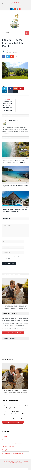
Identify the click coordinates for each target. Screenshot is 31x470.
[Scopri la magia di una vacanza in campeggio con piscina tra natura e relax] (15, 199)
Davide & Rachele (13, 50)
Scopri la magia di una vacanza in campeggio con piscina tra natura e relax (15, 210)
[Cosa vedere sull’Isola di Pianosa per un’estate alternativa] (15, 174)
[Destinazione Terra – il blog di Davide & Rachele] (15, 21)
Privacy (15, 462)
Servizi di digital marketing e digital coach (12, 453)
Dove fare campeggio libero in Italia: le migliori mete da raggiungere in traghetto (14, 161)
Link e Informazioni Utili (8, 446)
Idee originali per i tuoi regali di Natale (12, 443)
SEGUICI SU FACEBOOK (9, 338)
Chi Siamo (4, 436)
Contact (20, 462)
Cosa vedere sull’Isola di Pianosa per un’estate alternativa (16, 4)
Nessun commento (12, 52)
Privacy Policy (5, 450)
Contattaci (4, 439)
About (11, 462)
